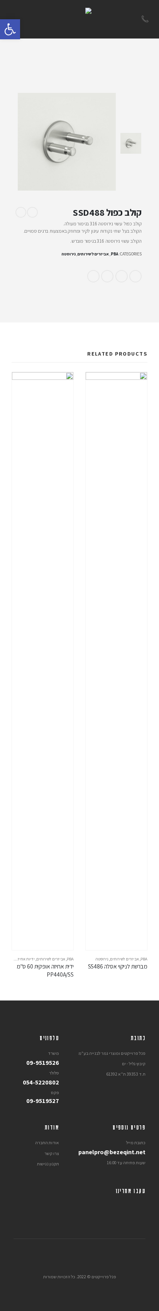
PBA (114, 254)
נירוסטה (68, 254)
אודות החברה (47, 1142)
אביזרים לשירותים (93, 254)
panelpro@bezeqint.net (111, 1152)
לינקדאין (121, 276)
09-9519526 (42, 1062)
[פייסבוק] (139, 1206)
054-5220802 (41, 1082)
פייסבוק (135, 276)
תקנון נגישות (48, 1164)
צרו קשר (51, 1153)
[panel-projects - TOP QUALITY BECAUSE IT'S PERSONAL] (79, 19)
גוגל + (107, 276)
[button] (10, 29)
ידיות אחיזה (25, 959)
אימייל (93, 276)
